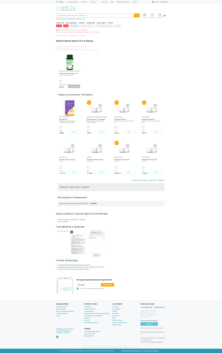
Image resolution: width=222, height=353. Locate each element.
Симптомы (104, 2)
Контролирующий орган (91, 322)
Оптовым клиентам (61, 313)
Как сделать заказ (89, 333)
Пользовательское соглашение (93, 315)
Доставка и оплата (72, 2)
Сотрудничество (89, 311)
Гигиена (82, 23)
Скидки (59, 26)
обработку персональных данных (95, 288)
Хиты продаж (74, 26)
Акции (66, 26)
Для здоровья (71, 23)
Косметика (91, 23)
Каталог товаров (117, 320)
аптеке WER (74, 219)
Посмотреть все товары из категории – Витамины (148, 180)
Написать (149, 324)
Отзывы (135, 2)
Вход (156, 2)
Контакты (84, 2)
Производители (116, 324)
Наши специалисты (89, 309)
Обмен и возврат (61, 309)
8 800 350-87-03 (159, 307)
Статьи (58, 315)
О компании (87, 306)
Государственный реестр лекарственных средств (74, 265)
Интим (110, 23)
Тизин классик (81, 19)
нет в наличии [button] (74, 86)
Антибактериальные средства (104, 26)
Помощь (93, 2)
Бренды (118, 26)
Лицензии (87, 318)
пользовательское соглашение (151, 350)
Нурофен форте (71, 19)
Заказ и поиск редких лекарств (65, 311)
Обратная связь (88, 336)
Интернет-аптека (61, 35)
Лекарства (60, 23)
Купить (74, 132)
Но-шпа (65, 19)
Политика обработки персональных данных (96, 313)
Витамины (82, 35)
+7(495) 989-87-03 (146, 307)
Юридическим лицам (123, 2)
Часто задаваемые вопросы (92, 331)
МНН (112, 2)
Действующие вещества (119, 322)
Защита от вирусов (86, 26)
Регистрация (163, 2)
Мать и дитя (101, 23)
